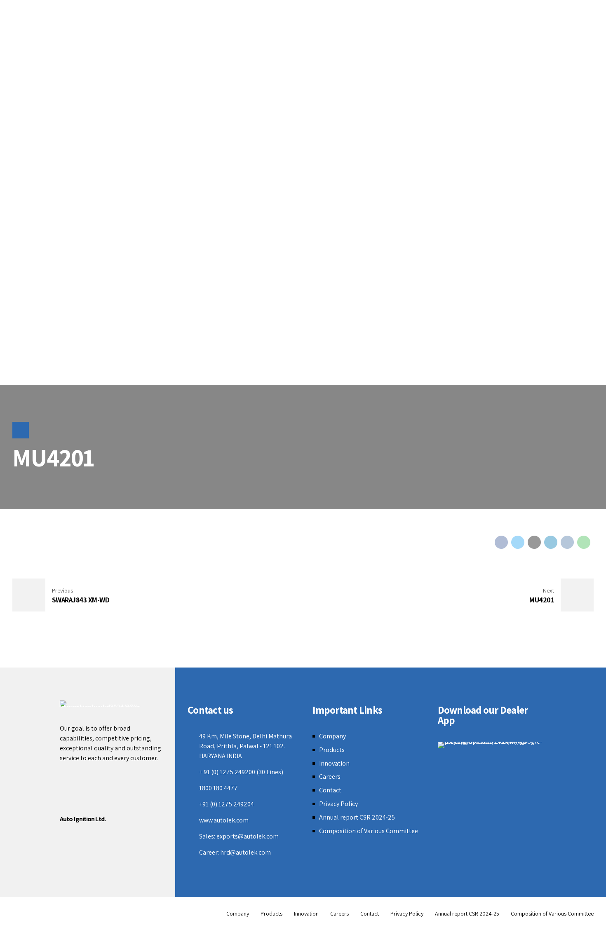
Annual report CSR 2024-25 (357, 817)
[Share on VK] (567, 542)
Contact (330, 790)
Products (332, 749)
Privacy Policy (338, 803)
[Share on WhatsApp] (583, 542)
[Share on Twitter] (517, 542)
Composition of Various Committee (368, 831)
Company (332, 736)
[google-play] (492, 745)
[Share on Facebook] (501, 542)
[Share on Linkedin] (550, 542)
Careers (330, 776)
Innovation (334, 763)
